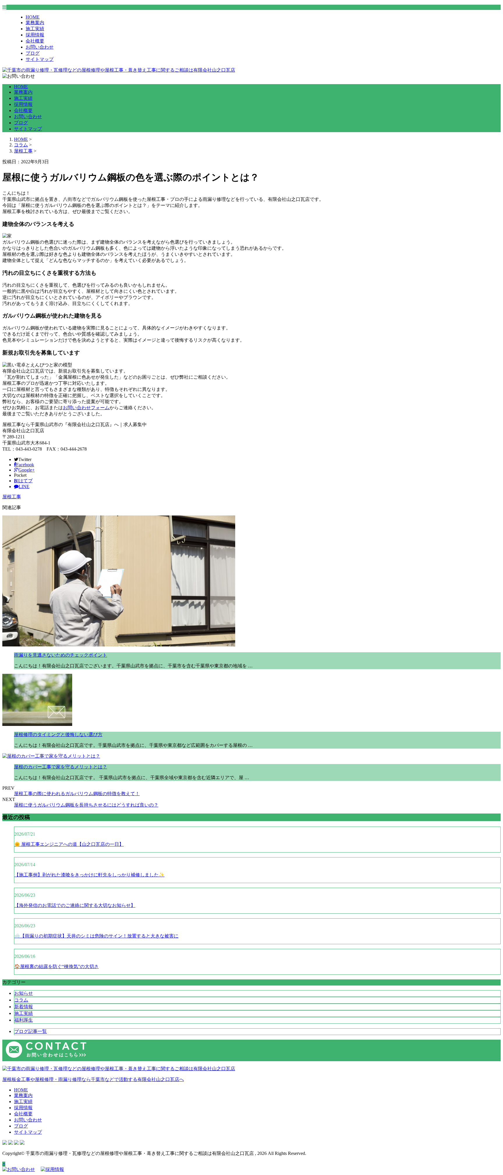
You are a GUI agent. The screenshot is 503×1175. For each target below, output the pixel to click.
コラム (21, 999)
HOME (33, 17)
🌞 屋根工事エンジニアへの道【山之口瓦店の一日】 (69, 844)
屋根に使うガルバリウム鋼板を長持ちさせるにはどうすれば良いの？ (86, 804)
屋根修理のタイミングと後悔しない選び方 (58, 734)
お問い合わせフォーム (86, 407)
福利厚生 (23, 1020)
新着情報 (23, 1006)
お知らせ (23, 993)
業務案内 (35, 22)
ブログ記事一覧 (30, 1031)
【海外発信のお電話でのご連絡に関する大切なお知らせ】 (74, 905)
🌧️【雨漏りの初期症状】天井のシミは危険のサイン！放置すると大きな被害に (96, 935)
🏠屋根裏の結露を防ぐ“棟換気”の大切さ (56, 966)
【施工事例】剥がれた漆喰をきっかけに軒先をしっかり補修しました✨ (89, 874)
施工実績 (35, 28)
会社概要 (35, 40)
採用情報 (35, 34)
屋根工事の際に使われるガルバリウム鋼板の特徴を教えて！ (77, 793)
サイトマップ (40, 59)
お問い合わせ (40, 47)
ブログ (33, 53)
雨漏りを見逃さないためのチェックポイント (60, 655)
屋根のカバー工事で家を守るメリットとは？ (60, 766)
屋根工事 (23, 150)
